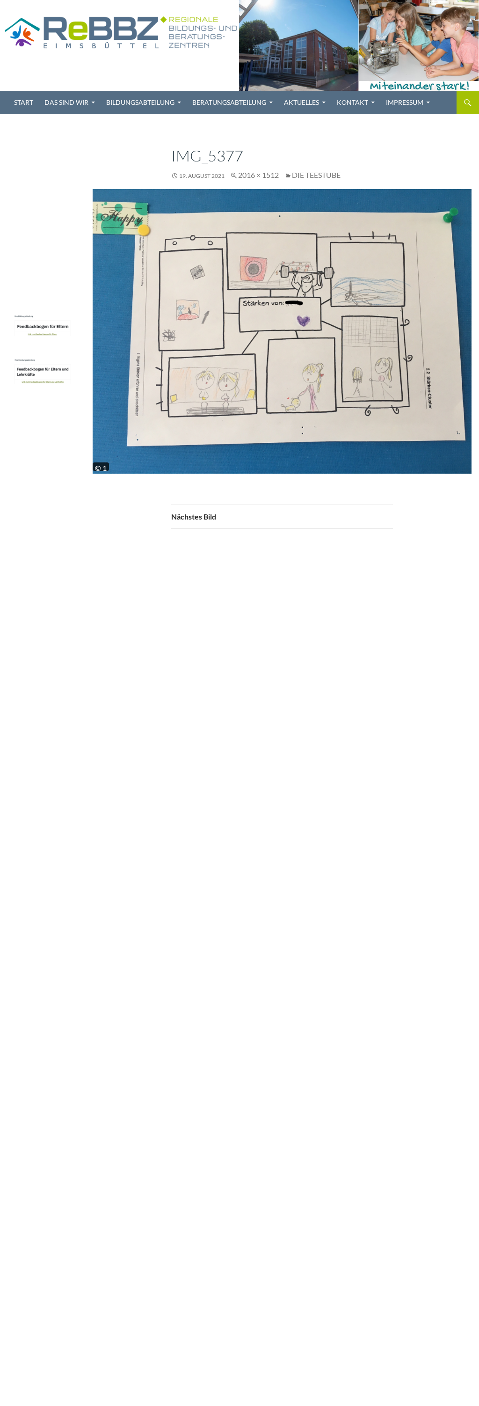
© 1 (101, 467)
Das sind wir (66, 102)
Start (23, 102)
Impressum (404, 102)
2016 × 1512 (258, 174)
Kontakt (352, 102)
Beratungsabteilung (229, 102)
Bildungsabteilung (140, 102)
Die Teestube (316, 174)
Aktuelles (301, 102)
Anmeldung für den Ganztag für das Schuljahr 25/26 (39, 152)
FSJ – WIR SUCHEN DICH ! (41, 207)
